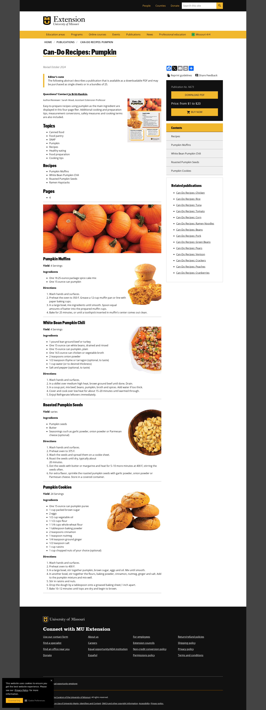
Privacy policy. (157, 703)
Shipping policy (186, 643)
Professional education (172, 34)
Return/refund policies (191, 636)
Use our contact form (55, 636)
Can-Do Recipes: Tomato (190, 211)
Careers (92, 643)
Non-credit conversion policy (149, 649)
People (147, 5)
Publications (133, 34)
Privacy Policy (21, 690)
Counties (160, 5)
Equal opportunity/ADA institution (108, 649)
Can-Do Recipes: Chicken (190, 192)
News (150, 34)
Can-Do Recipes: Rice (188, 199)
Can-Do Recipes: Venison (190, 254)
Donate (175, 5)
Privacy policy (186, 649)
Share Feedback (208, 75)
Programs (77, 34)
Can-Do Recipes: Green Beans (193, 242)
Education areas (55, 34)
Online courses (97, 34)
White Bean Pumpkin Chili (186, 153)
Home (48, 42)
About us (93, 636)
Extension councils (144, 643)
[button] (35, 700)
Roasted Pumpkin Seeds (185, 162)
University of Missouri (67, 620)
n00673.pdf (194, 95)
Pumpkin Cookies (181, 170)
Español (92, 655)
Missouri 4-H (203, 34)
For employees (141, 636)
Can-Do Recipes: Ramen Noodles (195, 223)
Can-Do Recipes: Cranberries (193, 272)
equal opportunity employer (64, 683)
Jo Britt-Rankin (78, 94)
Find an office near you (56, 649)
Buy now (194, 112)
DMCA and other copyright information (120, 703)
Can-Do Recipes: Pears (189, 248)
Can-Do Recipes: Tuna (189, 205)
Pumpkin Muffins (181, 145)
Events (116, 34)
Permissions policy (144, 655)
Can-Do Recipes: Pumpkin (96, 42)
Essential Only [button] (14, 700)
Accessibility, (144, 703)
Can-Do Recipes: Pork (188, 236)
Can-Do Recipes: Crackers (191, 260)
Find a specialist (52, 643)
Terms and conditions (190, 655)
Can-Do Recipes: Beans (189, 229)
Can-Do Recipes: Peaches (190, 266)
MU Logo (45, 619)
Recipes (175, 136)
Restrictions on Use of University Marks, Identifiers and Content (72, 703)
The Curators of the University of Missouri (71, 697)
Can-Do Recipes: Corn (188, 217)
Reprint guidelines (181, 75)
